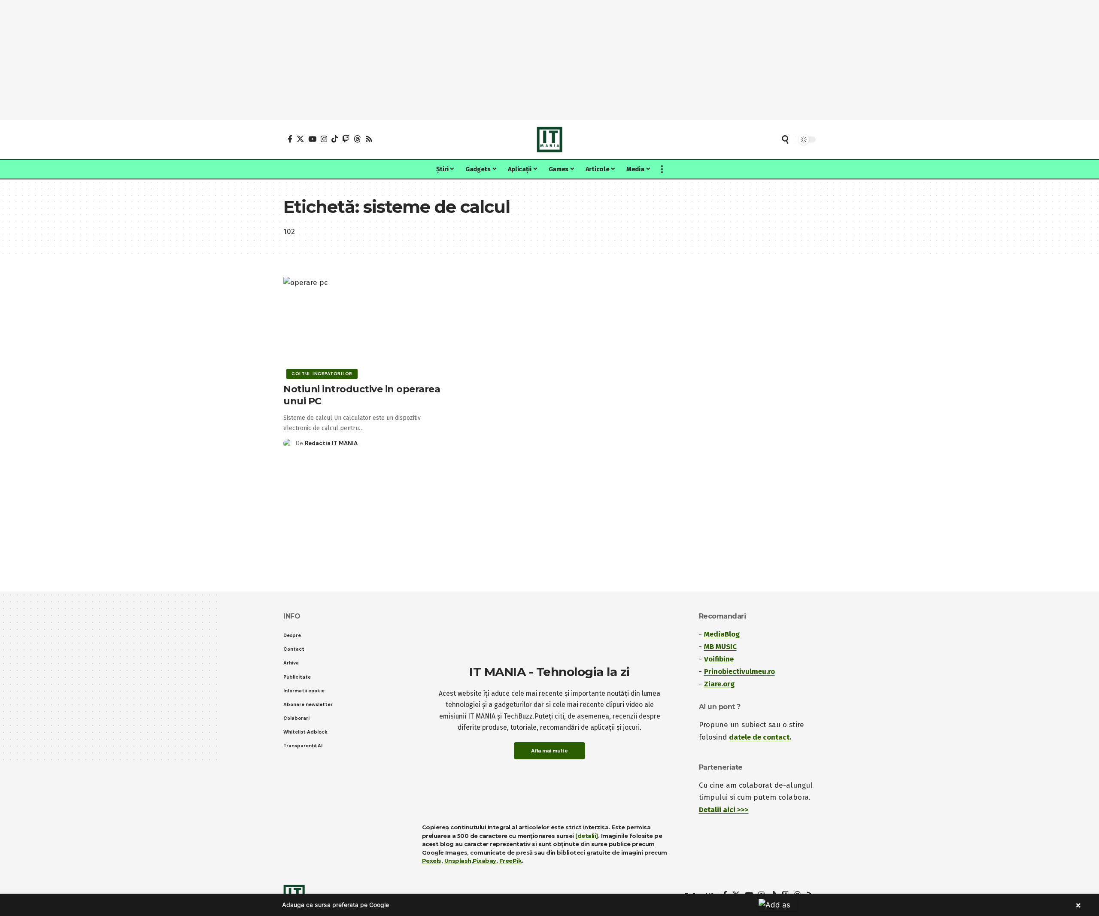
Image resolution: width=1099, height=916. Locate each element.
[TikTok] (334, 139)
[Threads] (357, 139)
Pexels (431, 860)
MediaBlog (722, 634)
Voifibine (719, 659)
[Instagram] (324, 139)
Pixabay (484, 860)
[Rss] (369, 139)
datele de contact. (760, 737)
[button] (785, 139)
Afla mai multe (549, 750)
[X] (300, 139)
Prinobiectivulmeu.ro (739, 671)
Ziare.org (719, 684)
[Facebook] (289, 139)
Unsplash (457, 860)
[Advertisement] (549, 60)
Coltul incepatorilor (321, 373)
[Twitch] (346, 139)
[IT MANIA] (549, 139)
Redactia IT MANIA (331, 443)
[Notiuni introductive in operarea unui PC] (366, 326)
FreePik (510, 860)
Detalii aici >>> (724, 809)
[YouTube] (312, 139)
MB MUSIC (720, 646)
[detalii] (586, 835)
